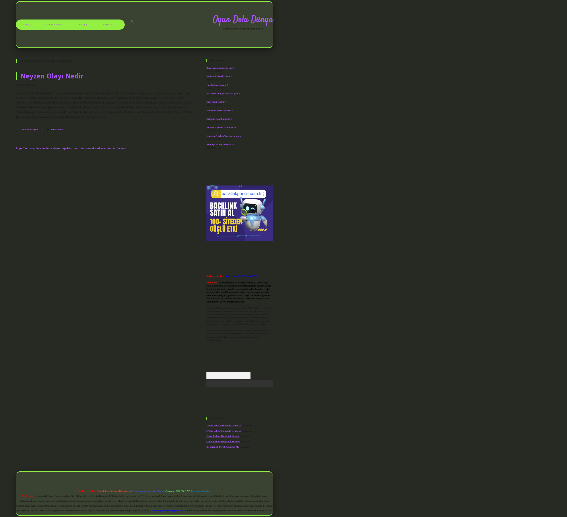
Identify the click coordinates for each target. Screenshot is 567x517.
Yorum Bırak (57, 129)
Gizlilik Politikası (54, 24)
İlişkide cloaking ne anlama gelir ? (223, 93)
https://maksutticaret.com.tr (97, 148)
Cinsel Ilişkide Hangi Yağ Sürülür (223, 436)
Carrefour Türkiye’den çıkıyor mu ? (223, 136)
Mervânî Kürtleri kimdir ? (219, 76)
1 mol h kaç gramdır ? (217, 85)
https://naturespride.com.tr (63, 148)
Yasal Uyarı (82, 24)
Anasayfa (27, 24)
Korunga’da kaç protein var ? (220, 144)
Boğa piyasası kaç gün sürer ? (220, 68)
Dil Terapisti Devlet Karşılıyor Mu (222, 447)
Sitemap (121, 148)
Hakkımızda (108, 24)
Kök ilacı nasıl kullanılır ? (219, 119)
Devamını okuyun (32, 130)
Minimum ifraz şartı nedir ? (219, 110)
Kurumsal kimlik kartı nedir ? (221, 127)
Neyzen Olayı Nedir (51, 75)
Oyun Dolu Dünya (243, 19)
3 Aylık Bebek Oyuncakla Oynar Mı (223, 425)
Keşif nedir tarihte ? (216, 102)
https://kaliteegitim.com (31, 148)
